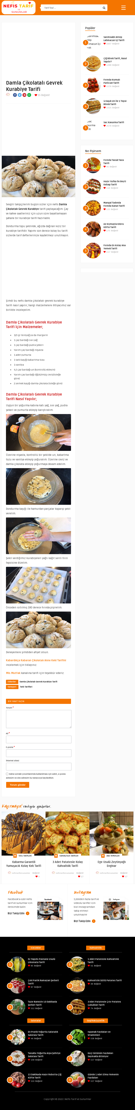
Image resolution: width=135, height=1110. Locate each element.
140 (108, 188)
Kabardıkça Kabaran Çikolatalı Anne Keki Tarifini (36, 660)
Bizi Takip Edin (16, 913)
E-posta (10, 747)
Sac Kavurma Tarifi (114, 122)
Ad (8, 733)
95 (107, 166)
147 (108, 252)
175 (108, 230)
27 (125, 876)
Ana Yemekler (113, 856)
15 (38, 95)
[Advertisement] (38, 48)
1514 (108, 107)
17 (81, 876)
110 (32, 1081)
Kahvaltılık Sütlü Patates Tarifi (105, 980)
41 (91, 965)
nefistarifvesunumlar (21, 873)
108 (32, 1060)
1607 (108, 43)
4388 (108, 65)
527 (92, 1060)
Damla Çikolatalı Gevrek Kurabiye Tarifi (38, 681)
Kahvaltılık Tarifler (69, 856)
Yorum (10, 707)
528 (92, 1038)
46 (31, 1038)
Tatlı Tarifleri (26, 687)
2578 (108, 126)
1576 (108, 86)
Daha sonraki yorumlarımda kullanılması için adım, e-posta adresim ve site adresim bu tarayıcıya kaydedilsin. (36, 776)
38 (91, 984)
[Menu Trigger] (123, 7)
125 (108, 209)
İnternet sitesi (12, 761)
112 (32, 1008)
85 (31, 965)
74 (91, 1008)
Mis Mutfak (13, 673)
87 (31, 987)
